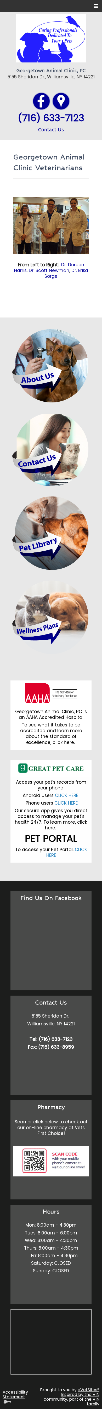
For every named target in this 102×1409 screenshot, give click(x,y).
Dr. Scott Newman (49, 270)
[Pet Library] (51, 533)
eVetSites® (88, 1390)
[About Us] (51, 365)
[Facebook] (41, 101)
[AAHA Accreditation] (51, 693)
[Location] (61, 101)
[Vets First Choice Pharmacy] (51, 1161)
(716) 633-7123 (56, 1039)
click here (63, 742)
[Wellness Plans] (51, 617)
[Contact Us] (51, 449)
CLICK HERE (67, 795)
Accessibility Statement (15, 1394)
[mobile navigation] (93, 6)
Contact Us (51, 129)
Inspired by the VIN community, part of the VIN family (71, 1399)
